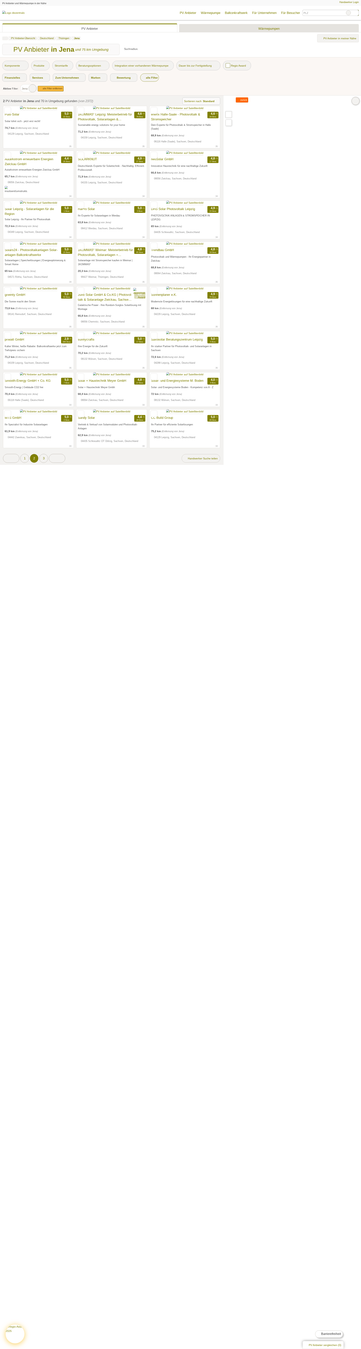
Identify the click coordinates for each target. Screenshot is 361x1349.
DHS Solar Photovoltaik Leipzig (173, 209)
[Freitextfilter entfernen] (348, 12)
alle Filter (151, 77)
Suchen (356, 13)
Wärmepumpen (269, 28)
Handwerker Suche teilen (202, 458)
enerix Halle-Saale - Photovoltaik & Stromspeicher (175, 116)
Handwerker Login (349, 2)
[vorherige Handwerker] (11, 458)
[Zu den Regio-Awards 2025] (15, 1334)
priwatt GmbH (14, 339)
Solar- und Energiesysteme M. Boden (177, 380)
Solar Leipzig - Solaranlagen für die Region (29, 211)
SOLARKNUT (87, 159)
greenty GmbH (15, 295)
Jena (25, 88)
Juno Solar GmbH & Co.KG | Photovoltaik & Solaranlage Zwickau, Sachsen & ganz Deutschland (105, 297)
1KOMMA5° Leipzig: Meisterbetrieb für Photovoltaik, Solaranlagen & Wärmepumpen (105, 117)
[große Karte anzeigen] (228, 114)
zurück (243, 100)
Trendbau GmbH (162, 250)
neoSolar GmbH (162, 159)
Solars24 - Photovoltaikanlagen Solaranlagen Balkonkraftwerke (31, 252)
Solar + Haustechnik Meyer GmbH (102, 380)
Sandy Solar (86, 418)
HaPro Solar (86, 209)
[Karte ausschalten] (355, 101)
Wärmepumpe (210, 13)
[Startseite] (4, 38)
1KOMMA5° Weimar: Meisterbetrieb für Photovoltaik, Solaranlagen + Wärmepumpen (105, 252)
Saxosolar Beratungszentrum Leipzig (177, 339)
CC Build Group (162, 418)
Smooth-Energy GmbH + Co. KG (28, 380)
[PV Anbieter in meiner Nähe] (229, 123)
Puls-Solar (12, 114)
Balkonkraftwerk (236, 13)
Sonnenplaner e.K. (164, 295)
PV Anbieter (188, 13)
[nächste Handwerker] (57, 458)
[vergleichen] (7, 110)
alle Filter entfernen (52, 88)
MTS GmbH (13, 418)
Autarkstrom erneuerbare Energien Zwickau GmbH (29, 161)
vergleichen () (325, 1345)
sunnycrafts (86, 339)
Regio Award (238, 65)
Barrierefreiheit (330, 1333)
